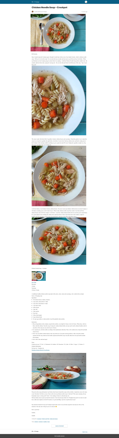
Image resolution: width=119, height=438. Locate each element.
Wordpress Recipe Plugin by (41, 350)
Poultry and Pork (45, 418)
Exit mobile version (60, 436)
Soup (48, 421)
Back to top (85, 431)
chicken (36, 421)
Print (35, 282)
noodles (45, 421)
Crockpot (39, 418)
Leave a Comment (59, 426)
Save (33, 282)
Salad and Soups (54, 418)
